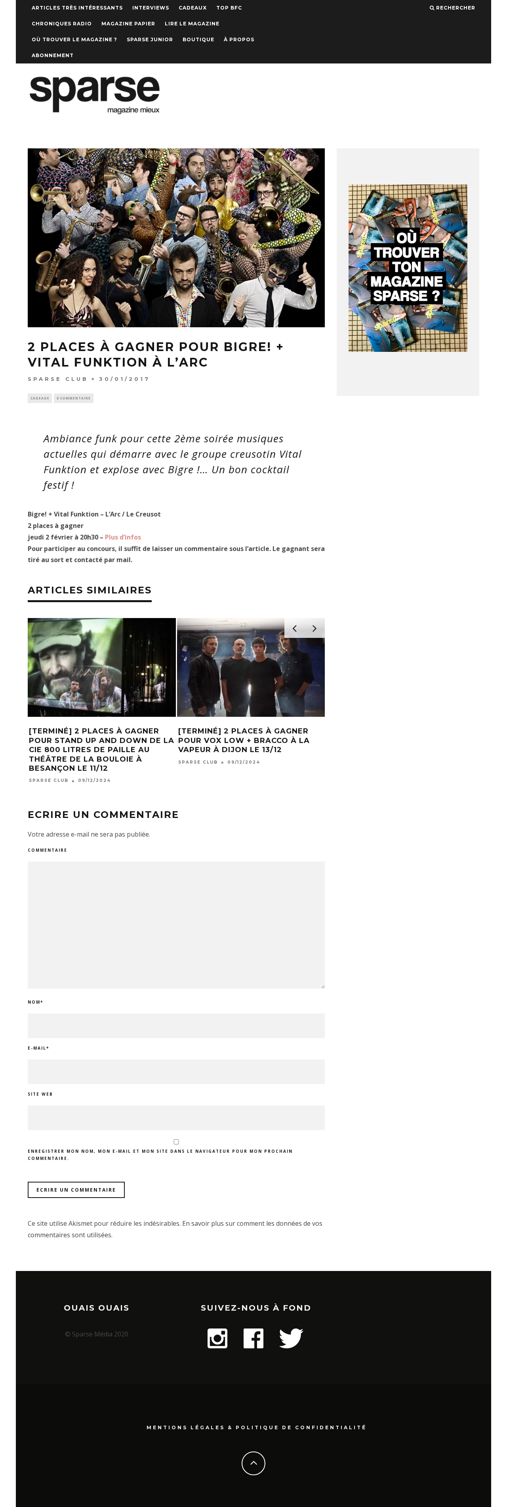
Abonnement (53, 55)
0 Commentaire (74, 398)
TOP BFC (229, 8)
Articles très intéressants (77, 8)
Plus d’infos (123, 537)
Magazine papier (128, 24)
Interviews (150, 8)
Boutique (198, 39)
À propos (239, 39)
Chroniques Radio (62, 24)
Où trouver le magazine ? (74, 39)
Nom (35, 1002)
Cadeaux (193, 8)
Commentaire (47, 850)
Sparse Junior (150, 39)
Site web (40, 1094)
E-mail (38, 1048)
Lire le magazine (192, 24)
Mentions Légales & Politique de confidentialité (257, 1427)
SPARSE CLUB (58, 379)
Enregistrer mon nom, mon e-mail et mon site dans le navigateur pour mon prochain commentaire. (160, 1154)
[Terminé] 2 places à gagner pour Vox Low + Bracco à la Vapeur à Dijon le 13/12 (244, 740)
